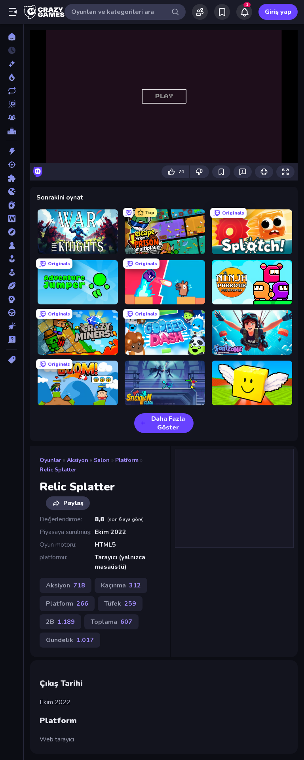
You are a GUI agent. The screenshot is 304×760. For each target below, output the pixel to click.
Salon (102, 460)
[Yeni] (11, 63)
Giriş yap (278, 12)
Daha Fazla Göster (168, 423)
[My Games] (222, 12)
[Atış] (11, 164)
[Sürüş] (11, 312)
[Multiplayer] (11, 117)
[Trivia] (11, 339)
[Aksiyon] (11, 151)
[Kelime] (11, 218)
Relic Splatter (58, 469)
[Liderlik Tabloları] (11, 131)
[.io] (11, 191)
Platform (127, 460)
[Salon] (11, 259)
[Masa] (11, 245)
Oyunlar (50, 460)
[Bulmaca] (11, 178)
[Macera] (11, 232)
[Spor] (11, 286)
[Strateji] (11, 299)
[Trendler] (11, 77)
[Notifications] (244, 12)
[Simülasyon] (11, 272)
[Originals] (11, 104)
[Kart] (11, 205)
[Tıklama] (11, 326)
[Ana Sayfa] (11, 37)
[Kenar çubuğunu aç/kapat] (12, 11)
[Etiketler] (11, 360)
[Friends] (200, 12)
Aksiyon (77, 460)
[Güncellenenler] (11, 90)
